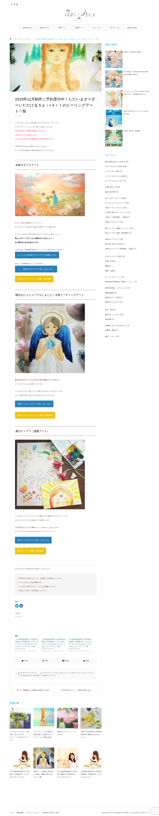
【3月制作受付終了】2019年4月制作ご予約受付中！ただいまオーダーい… (91, 774)
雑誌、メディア (111, 336)
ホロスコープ (75, 673)
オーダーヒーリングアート (23, 39)
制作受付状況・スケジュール (115, 288)
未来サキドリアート (49, 675)
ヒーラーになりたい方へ (114, 181)
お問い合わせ (132, 28)
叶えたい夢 (31, 675)
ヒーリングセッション (113, 277)
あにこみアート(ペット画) (114, 198)
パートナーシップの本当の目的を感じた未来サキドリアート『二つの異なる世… (43, 734)
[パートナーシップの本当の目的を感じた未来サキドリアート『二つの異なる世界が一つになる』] (43, 718)
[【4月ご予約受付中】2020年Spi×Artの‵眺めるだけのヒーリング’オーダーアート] (91, 718)
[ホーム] (10, 38)
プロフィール (114, 28)
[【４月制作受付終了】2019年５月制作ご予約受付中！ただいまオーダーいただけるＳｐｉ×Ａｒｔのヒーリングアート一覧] (67, 758)
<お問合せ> (51, 578)
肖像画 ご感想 (110, 330)
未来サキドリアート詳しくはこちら (38, 269)
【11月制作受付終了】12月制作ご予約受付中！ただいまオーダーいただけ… (20, 774)
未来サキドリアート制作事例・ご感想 (119, 249)
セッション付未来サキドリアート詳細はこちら (37, 255)
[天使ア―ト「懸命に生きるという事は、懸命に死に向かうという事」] (43, 758)
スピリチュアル (58, 673)
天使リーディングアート (114, 208)
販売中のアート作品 (112, 297)
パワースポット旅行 (112, 171)
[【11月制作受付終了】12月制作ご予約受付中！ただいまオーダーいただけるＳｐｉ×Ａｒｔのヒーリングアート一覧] (20, 758)
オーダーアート (47, 673)
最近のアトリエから (112, 315)
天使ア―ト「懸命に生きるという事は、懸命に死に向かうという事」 (43, 774)
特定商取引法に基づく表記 (50, 812)
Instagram (14, 4)
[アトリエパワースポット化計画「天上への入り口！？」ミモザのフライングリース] (20, 718)
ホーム (12, 812)
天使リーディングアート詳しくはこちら (34, 404)
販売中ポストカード (112, 302)
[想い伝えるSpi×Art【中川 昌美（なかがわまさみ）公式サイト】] (79, 15)
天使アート (62, 28)
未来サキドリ (45, 28)
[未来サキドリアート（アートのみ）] (67, 718)
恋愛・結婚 (109, 271)
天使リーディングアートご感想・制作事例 (35, 415)
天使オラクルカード (112, 222)
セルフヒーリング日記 (113, 256)
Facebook (11, 4)
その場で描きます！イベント (115, 212)
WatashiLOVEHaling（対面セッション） (119, 282)
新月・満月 (109, 310)
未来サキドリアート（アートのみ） (66, 733)
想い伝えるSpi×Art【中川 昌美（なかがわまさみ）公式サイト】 (129, 812)
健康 (106, 266)
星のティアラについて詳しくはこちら (33, 540)
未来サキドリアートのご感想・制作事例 (34, 279)
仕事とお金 (109, 261)
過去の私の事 (110, 192)
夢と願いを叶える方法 (113, 244)
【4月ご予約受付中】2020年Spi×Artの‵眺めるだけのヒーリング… (91, 734)
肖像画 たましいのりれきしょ (116, 325)
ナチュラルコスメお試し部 (115, 166)
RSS (16, 4)
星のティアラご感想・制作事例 (30, 551)
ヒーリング (67, 673)
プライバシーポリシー (33, 812)
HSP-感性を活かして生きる (115, 162)
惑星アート (80, 28)
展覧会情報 (109, 293)
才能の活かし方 (111, 187)
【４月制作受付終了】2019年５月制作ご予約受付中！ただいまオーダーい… (67, 774)
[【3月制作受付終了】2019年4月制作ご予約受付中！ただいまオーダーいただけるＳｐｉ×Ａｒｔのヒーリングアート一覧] (91, 758)
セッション (97, 28)
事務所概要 (19, 812)
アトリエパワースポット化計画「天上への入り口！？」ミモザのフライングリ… (19, 736)
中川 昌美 (24, 675)
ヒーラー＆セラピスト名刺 (115, 176)
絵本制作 (108, 319)
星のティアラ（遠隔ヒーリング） (117, 228)
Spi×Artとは (27, 28)
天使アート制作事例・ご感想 (115, 217)
